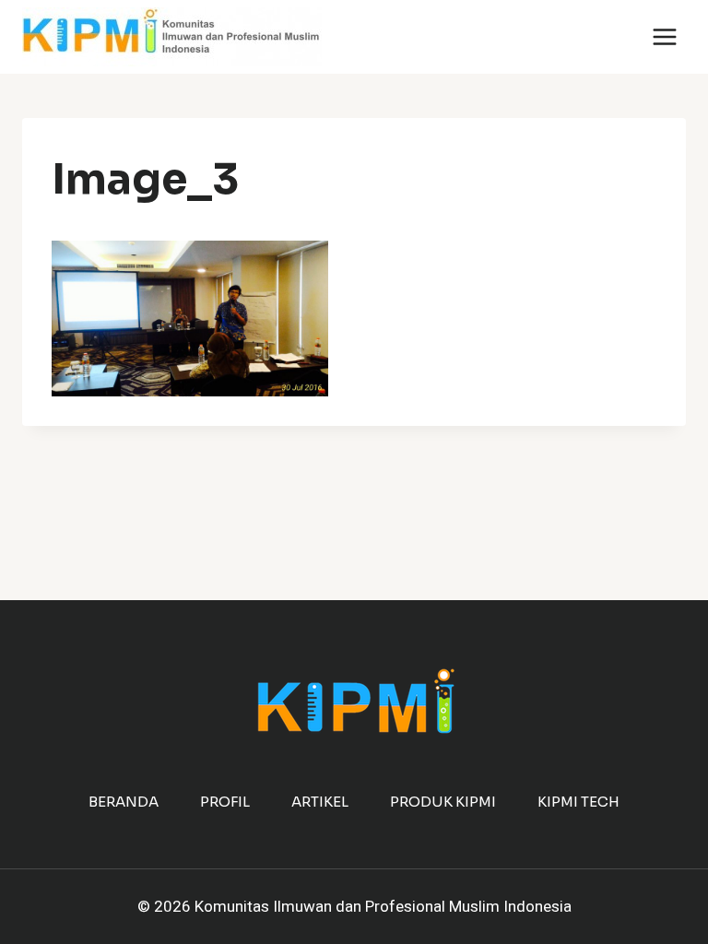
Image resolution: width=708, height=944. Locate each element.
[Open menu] (664, 36)
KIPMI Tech (578, 801)
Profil (225, 801)
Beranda (123, 801)
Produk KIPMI (443, 801)
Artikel (319, 801)
